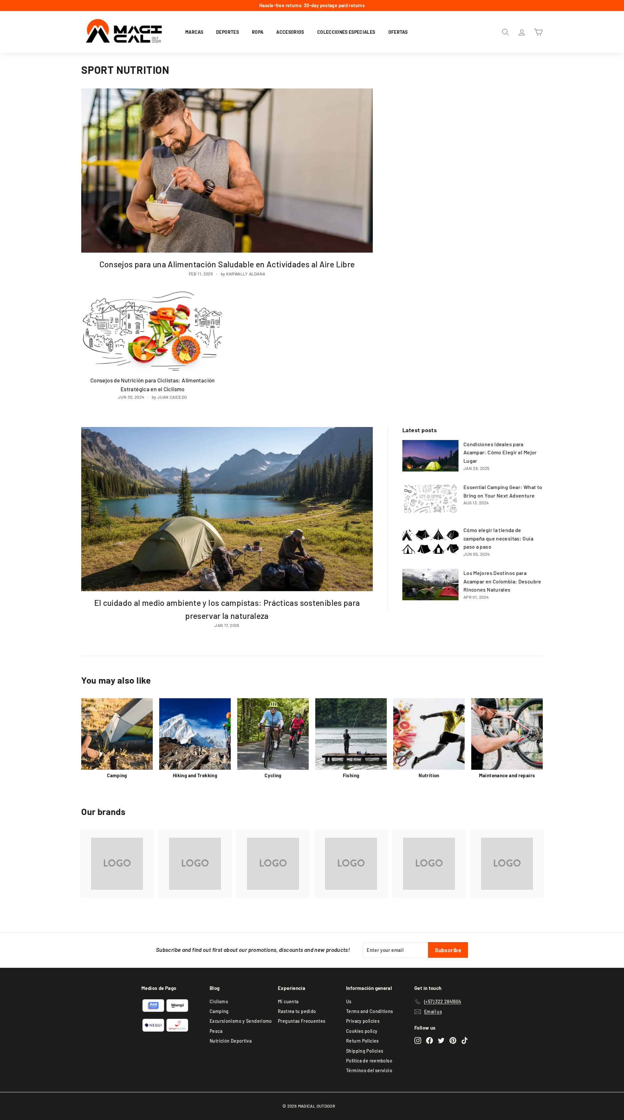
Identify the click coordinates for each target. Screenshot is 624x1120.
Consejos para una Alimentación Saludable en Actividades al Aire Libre (227, 264)
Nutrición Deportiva (231, 1041)
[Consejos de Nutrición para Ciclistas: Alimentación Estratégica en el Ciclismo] (152, 331)
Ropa (257, 31)
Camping (219, 1011)
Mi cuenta (288, 1001)
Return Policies (362, 1041)
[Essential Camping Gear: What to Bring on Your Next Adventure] (430, 498)
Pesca (216, 1031)
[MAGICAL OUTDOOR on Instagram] (417, 1040)
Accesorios (290, 31)
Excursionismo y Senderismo (241, 1021)
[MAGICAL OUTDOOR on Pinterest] (452, 1040)
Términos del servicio (369, 1070)
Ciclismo (219, 1001)
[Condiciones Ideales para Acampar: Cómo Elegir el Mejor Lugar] (430, 456)
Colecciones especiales (346, 31)
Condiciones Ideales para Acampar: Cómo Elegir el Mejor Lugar (500, 452)
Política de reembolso (369, 1060)
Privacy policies (363, 1021)
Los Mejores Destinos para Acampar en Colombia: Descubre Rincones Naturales (502, 581)
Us (349, 1001)
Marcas (194, 31)
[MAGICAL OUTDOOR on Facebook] (429, 1040)
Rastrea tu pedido (297, 1011)
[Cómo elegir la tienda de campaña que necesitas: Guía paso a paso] (430, 541)
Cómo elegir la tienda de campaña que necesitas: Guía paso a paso (498, 538)
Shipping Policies (364, 1051)
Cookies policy (361, 1031)
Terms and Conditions (369, 1011)
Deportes (227, 31)
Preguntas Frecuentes (302, 1021)
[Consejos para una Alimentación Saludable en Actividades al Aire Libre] (227, 170)
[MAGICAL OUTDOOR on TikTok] (464, 1040)
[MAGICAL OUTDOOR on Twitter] (441, 1040)
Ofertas (398, 31)
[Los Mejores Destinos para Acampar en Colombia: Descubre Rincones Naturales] (430, 584)
